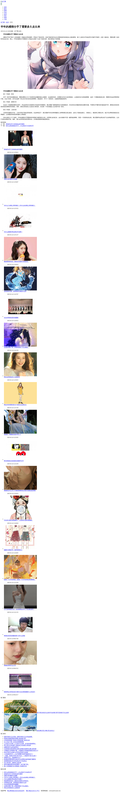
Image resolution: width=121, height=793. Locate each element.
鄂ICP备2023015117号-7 (33, 790)
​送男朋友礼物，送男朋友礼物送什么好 (15, 291)
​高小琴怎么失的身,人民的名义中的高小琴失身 (17, 745)
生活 (5, 14)
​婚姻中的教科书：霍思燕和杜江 (13, 550)
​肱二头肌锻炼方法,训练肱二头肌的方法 (15, 766)
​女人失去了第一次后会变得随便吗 (14, 742)
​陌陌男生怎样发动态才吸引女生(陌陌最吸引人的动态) (19, 691)
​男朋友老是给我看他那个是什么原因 (14, 635)
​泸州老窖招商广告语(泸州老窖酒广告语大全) (17, 740)
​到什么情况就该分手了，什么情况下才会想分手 (20, 125)
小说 (5, 19)
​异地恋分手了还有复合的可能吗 (15, 124)
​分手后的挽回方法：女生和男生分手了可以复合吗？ (19, 609)
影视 (5, 10)
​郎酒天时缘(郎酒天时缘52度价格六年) (15, 738)
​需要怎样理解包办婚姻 (10, 179)
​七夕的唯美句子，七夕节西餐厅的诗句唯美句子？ (18, 754)
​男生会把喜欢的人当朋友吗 (12, 377)
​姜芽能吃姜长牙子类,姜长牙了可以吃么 (15, 761)
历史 (5, 15)
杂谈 (5, 17)
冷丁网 (3, 22)
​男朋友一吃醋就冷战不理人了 (12, 434)
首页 (5, 7)
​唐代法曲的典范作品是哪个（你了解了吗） (16, 764)
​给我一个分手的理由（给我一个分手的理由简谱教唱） (20, 579)
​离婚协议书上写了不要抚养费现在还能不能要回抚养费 (20, 490)
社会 (5, 12)
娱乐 (5, 9)
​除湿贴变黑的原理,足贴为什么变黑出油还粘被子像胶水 (20, 759)
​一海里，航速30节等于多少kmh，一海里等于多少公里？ (20, 755)
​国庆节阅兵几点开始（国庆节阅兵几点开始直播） (18, 736)
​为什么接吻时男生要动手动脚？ (13, 232)
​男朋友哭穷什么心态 (10, 665)
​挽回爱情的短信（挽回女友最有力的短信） (16, 261)
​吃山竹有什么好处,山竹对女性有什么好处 (16, 752)
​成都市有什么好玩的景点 (11, 747)
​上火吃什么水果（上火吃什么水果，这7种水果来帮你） (20, 743)
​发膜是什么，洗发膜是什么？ (12, 757)
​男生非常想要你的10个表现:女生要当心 (15, 404)
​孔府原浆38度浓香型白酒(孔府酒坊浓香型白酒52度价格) (20, 748)
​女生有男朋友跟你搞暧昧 (11, 317)
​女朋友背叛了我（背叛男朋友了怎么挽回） (16, 347)
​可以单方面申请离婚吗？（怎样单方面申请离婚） (18, 520)
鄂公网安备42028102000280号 (15, 790)
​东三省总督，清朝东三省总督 (12, 762)
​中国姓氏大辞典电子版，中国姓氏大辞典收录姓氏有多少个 (21, 750)
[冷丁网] (3, 1)
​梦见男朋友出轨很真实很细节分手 (14, 461)
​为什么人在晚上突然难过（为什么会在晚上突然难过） (20, 205)
